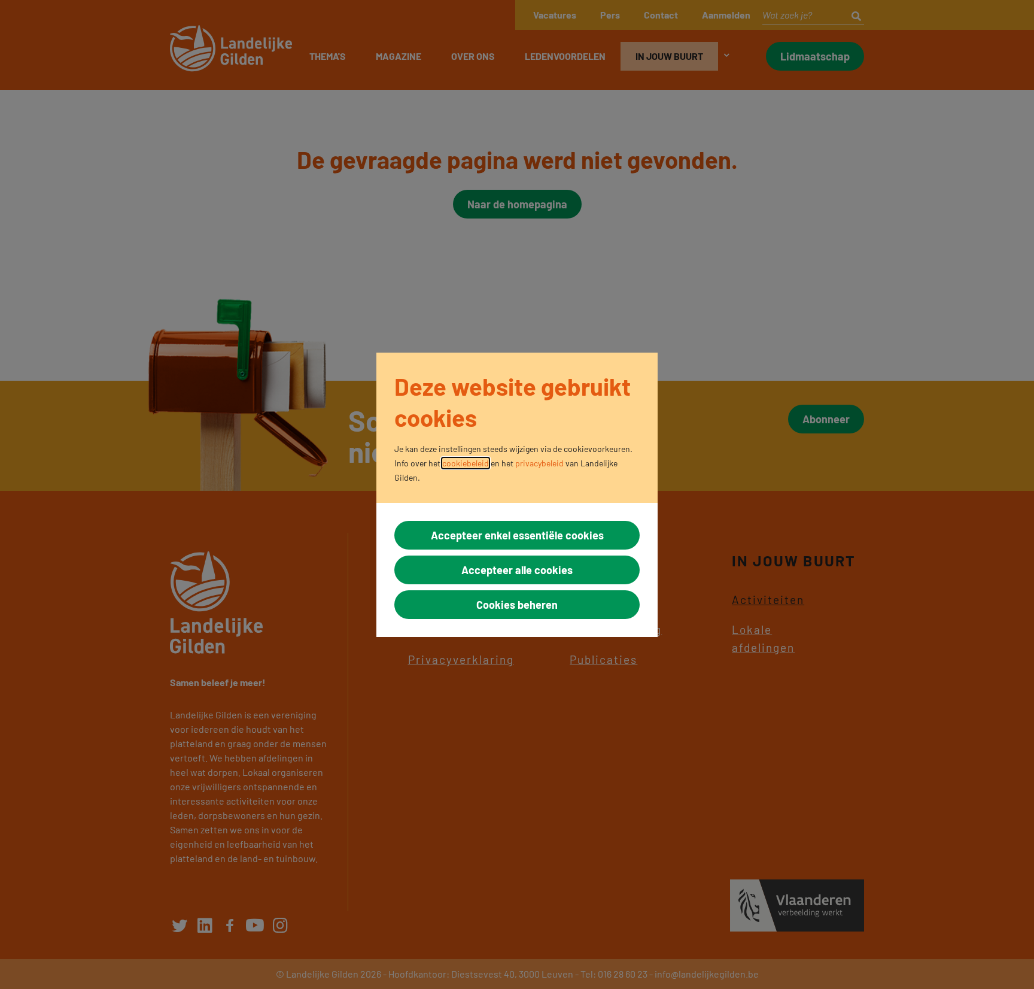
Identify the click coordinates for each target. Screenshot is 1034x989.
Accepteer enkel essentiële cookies (517, 535)
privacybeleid (539, 463)
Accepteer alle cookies (517, 570)
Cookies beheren (517, 604)
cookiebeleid (465, 463)
